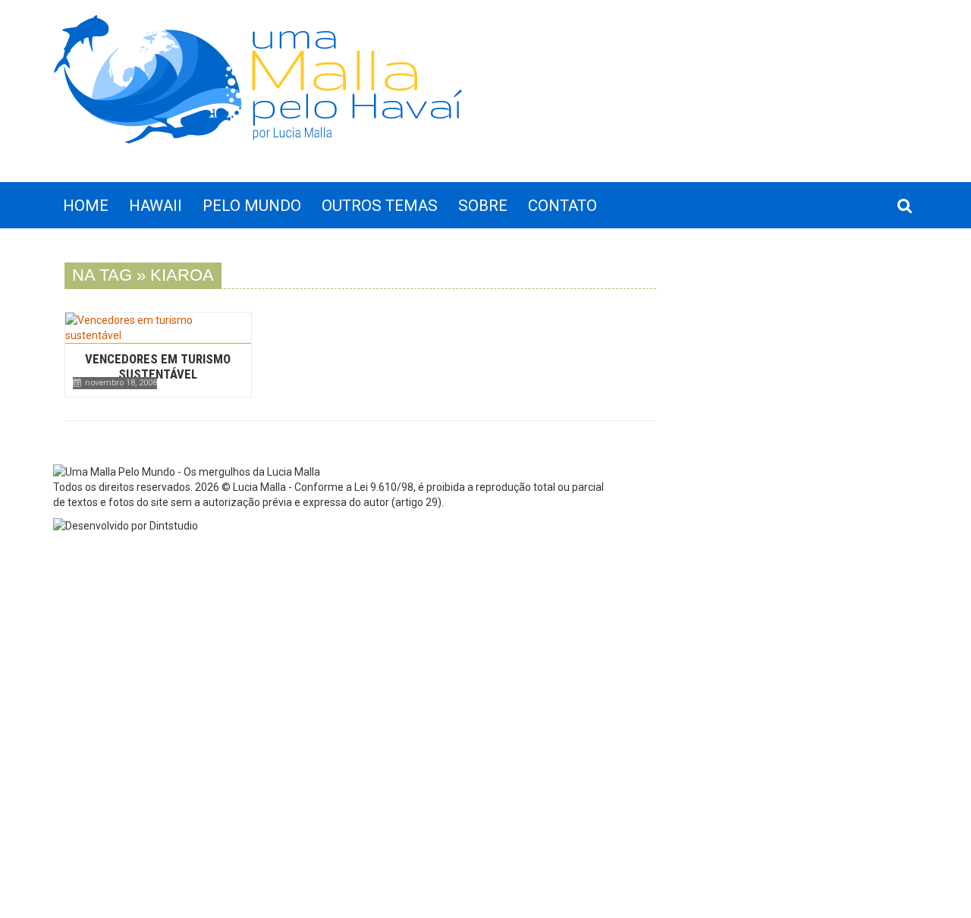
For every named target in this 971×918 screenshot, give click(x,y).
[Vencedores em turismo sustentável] (158, 328)
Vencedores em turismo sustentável (158, 366)
